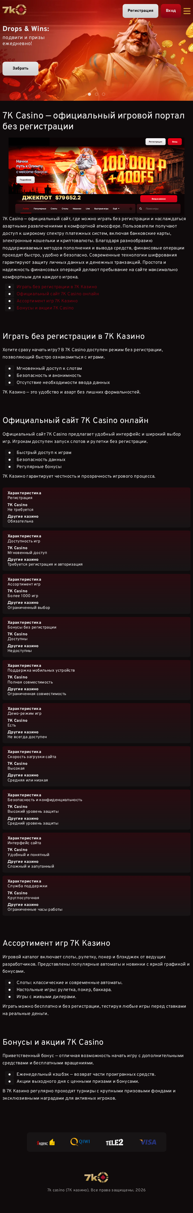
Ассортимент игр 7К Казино (47, 301)
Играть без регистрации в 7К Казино (57, 287)
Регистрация (140, 10)
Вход (171, 10)
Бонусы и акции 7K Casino (45, 308)
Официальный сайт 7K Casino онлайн (58, 294)
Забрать (20, 68)
